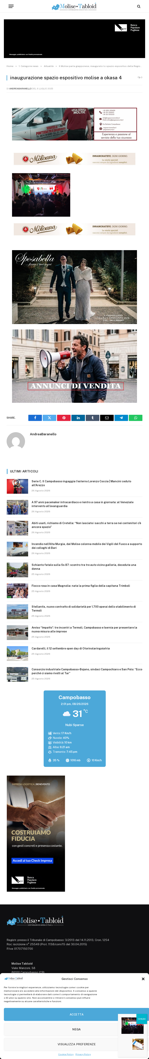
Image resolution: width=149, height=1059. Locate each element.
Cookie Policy (66, 1054)
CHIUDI (142, 1019)
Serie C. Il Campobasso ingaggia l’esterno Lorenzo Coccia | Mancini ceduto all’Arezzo (81, 483)
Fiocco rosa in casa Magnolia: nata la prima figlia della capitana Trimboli (81, 585)
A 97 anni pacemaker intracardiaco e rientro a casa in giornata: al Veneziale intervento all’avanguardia (82, 504)
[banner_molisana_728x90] (74, 165)
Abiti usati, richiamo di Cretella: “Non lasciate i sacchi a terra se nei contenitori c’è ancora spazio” (86, 525)
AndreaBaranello (20, 88)
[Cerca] (138, 6)
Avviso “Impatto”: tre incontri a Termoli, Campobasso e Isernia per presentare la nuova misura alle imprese (84, 629)
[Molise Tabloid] (74, 6)
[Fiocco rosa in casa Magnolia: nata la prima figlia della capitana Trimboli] (17, 590)
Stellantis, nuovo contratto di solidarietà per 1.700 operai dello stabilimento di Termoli (84, 608)
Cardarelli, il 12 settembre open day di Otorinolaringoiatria (71, 648)
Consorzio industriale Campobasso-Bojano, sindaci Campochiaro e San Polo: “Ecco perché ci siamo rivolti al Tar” (87, 671)
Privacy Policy (83, 1054)
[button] (143, 979)
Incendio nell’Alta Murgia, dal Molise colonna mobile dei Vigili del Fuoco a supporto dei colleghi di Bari (87, 545)
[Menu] (11, 6)
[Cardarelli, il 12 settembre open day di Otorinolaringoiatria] (17, 653)
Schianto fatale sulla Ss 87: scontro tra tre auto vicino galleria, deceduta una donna (84, 566)
